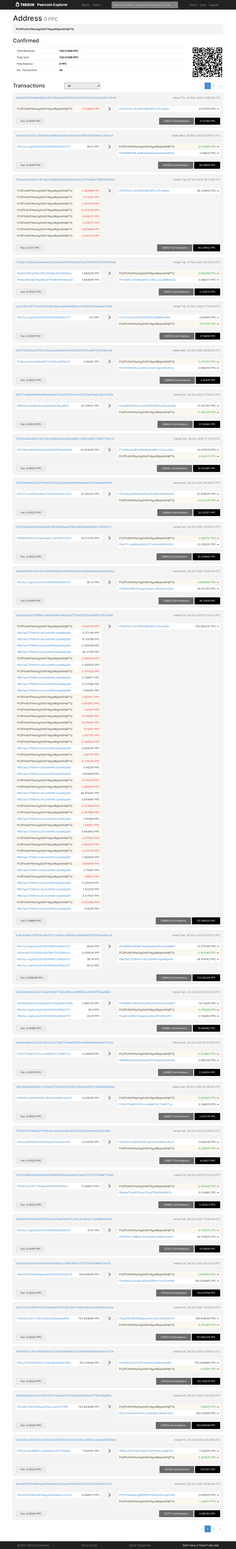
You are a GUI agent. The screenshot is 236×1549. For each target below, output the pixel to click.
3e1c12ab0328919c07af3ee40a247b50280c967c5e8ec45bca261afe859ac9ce (64, 1307)
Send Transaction (140, 1545)
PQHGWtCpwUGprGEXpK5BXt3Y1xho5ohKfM (146, 1280)
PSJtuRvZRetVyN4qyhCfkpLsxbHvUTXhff (42, 1406)
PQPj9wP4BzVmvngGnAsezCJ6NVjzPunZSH (44, 538)
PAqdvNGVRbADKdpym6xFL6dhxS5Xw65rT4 (44, 1274)
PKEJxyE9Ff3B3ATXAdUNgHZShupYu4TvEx (43, 1141)
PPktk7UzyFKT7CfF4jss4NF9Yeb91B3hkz (42, 1186)
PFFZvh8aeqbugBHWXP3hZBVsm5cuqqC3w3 (147, 1494)
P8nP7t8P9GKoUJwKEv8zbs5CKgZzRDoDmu (146, 367)
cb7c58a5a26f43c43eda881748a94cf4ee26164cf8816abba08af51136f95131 (64, 526)
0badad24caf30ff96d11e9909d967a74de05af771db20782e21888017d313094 (64, 615)
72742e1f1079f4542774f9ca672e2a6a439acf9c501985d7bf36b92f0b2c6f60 (63, 1130)
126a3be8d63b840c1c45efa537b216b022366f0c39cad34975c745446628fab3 (65, 1086)
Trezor (193, 4)
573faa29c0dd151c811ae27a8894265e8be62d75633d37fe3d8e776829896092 (65, 179)
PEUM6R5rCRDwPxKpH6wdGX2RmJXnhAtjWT (147, 946)
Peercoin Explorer (52, 5)
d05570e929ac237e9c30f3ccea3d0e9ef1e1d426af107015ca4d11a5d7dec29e (64, 350)
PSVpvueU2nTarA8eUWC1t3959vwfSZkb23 (43, 361)
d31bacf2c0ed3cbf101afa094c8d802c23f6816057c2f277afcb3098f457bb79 (63, 1263)
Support (214, 4)
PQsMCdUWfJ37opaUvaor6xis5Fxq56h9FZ (145, 1015)
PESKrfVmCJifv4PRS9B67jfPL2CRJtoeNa (144, 108)
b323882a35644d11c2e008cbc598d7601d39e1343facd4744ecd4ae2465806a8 (66, 1439)
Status (96, 4)
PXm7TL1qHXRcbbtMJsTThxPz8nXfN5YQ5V (44, 493)
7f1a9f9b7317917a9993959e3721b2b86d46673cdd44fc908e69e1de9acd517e (65, 1351)
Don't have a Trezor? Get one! (201, 1545)
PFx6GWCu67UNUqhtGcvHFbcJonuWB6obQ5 (147, 279)
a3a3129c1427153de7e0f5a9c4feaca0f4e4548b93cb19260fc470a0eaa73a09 (64, 306)
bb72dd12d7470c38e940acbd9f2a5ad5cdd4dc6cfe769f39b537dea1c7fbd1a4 (64, 135)
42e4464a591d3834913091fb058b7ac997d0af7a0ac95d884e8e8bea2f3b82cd (65, 571)
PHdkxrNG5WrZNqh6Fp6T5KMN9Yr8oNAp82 (45, 279)
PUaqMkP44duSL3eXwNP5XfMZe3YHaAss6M (147, 405)
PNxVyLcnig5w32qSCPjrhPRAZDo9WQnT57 (44, 146)
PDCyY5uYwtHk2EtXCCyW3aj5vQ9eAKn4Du (44, 1362)
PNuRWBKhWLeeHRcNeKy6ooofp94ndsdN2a (146, 153)
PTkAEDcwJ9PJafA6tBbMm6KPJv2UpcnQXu (146, 449)
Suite (203, 4)
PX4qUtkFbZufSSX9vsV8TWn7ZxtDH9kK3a (43, 952)
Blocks (86, 4)
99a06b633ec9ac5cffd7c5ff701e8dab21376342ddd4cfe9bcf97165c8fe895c (64, 1395)
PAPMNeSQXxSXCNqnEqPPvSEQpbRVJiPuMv (45, 1003)
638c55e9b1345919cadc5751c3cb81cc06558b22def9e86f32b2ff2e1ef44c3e (64, 935)
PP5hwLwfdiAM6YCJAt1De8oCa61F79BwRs (43, 1450)
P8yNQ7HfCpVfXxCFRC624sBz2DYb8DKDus (44, 273)
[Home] (25, 5)
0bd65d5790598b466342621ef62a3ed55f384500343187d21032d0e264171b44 (66, 97)
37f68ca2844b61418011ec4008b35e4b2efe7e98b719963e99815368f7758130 (65, 438)
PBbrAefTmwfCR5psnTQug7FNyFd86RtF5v (145, 1192)
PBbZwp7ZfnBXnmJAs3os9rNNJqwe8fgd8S (44, 632)
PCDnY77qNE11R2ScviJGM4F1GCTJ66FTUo (43, 1053)
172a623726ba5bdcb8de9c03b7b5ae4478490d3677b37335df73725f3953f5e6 (66, 262)
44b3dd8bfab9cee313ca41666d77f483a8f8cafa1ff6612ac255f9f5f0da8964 (63, 992)
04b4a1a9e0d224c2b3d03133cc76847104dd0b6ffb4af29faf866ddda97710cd (64, 1042)
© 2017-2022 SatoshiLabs (33, 1545)
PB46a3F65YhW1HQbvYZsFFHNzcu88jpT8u (146, 1450)
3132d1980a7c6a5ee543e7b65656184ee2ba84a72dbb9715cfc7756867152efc (65, 1174)
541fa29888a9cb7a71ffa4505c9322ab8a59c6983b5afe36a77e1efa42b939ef (64, 482)
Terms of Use (89, 1545)
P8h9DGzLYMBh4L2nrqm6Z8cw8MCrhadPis (146, 1236)
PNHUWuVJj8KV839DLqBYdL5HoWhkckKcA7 (44, 1097)
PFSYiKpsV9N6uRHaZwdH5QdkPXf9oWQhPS (44, 449)
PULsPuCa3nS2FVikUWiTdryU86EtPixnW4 (144, 317)
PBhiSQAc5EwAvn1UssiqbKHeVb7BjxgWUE (43, 405)
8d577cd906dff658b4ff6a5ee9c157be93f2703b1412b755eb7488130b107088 (64, 394)
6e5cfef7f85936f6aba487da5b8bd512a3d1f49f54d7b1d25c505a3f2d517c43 (64, 1483)
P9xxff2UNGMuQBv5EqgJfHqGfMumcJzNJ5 (44, 1494)
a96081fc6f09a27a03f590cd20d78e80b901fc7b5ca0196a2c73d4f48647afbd (64, 1219)
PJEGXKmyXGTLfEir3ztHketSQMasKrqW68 (43, 1318)
